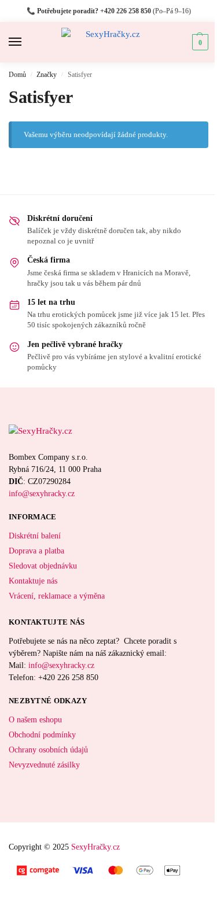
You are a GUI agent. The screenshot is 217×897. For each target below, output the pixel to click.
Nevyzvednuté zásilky (44, 765)
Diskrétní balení (35, 535)
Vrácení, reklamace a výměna (57, 596)
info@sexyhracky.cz (42, 493)
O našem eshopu (35, 719)
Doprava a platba (36, 551)
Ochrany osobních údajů (48, 749)
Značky (46, 75)
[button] (198, 42)
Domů (17, 75)
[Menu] (26, 42)
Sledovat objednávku (43, 566)
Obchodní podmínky (42, 734)
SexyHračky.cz (95, 847)
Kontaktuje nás (33, 581)
